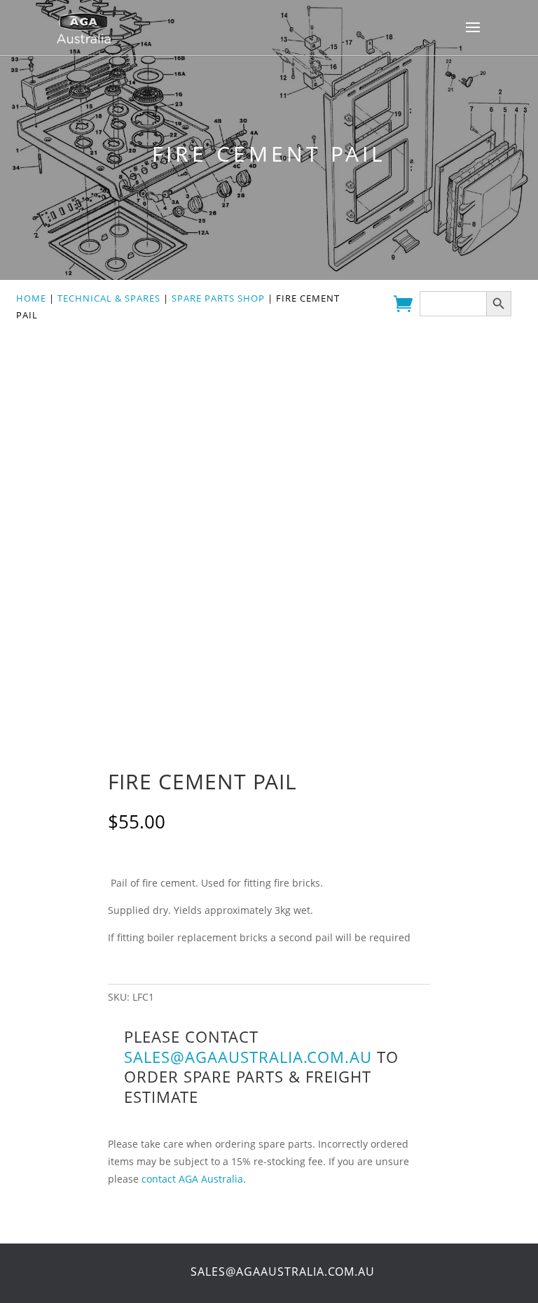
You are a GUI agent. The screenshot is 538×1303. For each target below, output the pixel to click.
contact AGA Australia (192, 1178)
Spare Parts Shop (218, 298)
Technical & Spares (108, 298)
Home (31, 298)
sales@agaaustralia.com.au (248, 1056)
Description (129, 854)
